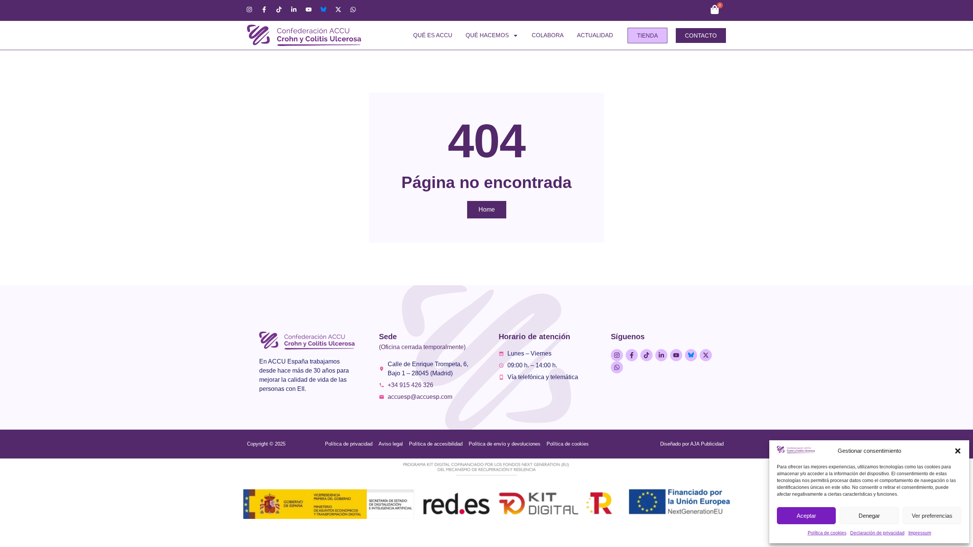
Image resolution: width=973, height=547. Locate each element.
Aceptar (806, 515)
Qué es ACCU (432, 35)
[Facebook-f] (264, 9)
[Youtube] (309, 9)
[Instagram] (249, 9)
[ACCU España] (323, 9)
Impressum (919, 533)
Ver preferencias (932, 515)
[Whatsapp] (353, 9)
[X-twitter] (338, 9)
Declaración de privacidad (877, 533)
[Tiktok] (279, 9)
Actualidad (595, 35)
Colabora (548, 35)
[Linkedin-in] (294, 9)
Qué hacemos (487, 35)
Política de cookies (827, 533)
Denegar (869, 515)
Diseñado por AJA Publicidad (692, 444)
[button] (958, 451)
